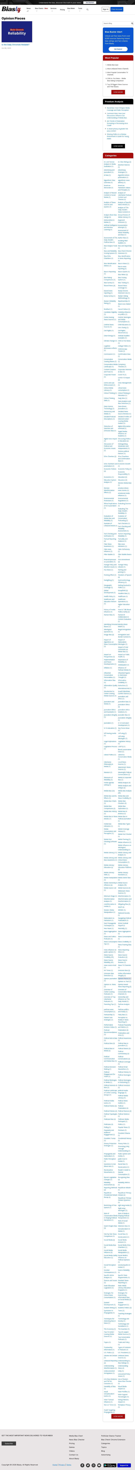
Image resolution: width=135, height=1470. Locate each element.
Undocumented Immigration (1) (109, 1372)
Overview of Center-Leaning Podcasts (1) (109, 992)
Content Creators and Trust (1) (110, 370)
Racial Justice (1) (123, 1167)
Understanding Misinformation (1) (110, 1367)
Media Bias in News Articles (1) (110, 817)
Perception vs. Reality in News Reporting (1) (123, 1020)
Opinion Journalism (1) (110, 979)
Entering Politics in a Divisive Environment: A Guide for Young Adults (118, 136)
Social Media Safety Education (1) (110, 1256)
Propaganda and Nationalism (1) (109, 1155)
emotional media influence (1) (124, 494)
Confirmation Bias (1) (124, 355)
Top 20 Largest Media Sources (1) (124, 1333)
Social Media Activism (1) (122, 1241)
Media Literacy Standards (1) (123, 873)
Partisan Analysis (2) (124, 1005)
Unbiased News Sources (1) (123, 1356)
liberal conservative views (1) (124, 750)
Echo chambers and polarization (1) (110, 465)
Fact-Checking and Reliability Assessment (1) (124, 528)
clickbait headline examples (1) (124, 337)
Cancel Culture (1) (124, 309)
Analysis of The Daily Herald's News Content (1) (124, 209)
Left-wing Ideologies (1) (122, 737)
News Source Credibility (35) (109, 956)
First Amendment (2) (124, 560)
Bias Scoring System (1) (122, 278)
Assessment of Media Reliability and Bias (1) (123, 232)
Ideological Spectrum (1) (108, 630)
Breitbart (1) (108, 309)
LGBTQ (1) (121, 747)
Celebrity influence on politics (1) (124, 313)
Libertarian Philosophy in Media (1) (108, 764)
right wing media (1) (125, 1205)
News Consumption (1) (125, 938)
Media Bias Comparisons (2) (109, 807)
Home (55, 1465)
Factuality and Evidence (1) (123, 540)
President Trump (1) (109, 1139)
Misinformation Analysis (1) (109, 900)
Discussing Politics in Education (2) (124, 440)
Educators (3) (122, 480)
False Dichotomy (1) (124, 550)
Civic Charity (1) (123, 328)
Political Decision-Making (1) (110, 1068)
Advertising (105, 1455)
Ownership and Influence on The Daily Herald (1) (124, 999)
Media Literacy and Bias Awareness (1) (110, 859)
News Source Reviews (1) (122, 961)
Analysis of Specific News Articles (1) (124, 203)
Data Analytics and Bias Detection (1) (124, 402)
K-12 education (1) (110, 728)
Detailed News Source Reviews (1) (124, 412)
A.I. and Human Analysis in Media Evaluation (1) (110, 164)
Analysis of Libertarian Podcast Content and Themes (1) (124, 196)
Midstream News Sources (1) (124, 892)
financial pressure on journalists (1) (110, 560)
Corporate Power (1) (110, 376)
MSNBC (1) (122, 910)
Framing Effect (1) (110, 575)
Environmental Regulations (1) (123, 499)
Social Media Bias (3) (110, 1246)
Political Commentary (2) (123, 1052)
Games (72, 1447)
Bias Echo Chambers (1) (108, 257)
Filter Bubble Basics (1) (124, 555)
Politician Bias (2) (110, 1119)
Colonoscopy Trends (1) (122, 350)
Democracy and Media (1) (109, 412)
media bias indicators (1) (108, 825)
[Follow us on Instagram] (94, 1465)
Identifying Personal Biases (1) (110, 625)
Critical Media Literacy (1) (108, 389)
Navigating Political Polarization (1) (124, 919)
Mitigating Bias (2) (124, 904)
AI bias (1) (107, 175)
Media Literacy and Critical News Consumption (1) (124, 860)
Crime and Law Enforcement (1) (109, 384)
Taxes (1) (121, 1311)
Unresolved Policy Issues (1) (124, 1375)
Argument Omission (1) (122, 221)
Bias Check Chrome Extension (113, 1440)
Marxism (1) (108, 772)
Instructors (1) (123, 685)
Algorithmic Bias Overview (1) (109, 181)
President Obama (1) (124, 1134)
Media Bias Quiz (112, 65)
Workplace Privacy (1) (124, 1406)
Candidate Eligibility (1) (110, 313)
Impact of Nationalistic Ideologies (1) (122, 642)
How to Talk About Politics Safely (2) (124, 611)
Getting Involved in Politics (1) (124, 586)
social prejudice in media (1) (124, 1266)
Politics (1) (121, 1124)
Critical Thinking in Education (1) (124, 394)
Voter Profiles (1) (124, 1392)
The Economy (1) (110, 1329)
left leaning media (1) (110, 734)
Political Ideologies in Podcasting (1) (124, 1081)
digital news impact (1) (110, 440)
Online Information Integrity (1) (124, 974)
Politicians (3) (108, 1124)
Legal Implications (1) (110, 742)
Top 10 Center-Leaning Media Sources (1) (109, 1334)
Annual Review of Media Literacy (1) (124, 216)
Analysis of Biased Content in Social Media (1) (110, 195)
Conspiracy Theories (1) (122, 365)
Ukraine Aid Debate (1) (110, 1356)
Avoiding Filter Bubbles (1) (123, 242)
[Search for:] (116, 23)
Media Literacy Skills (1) (109, 873)
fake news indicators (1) (122, 545)
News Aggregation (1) (110, 932)
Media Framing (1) (124, 839)
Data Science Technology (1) (109, 407)
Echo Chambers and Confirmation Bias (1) (124, 458)
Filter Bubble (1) (109, 554)
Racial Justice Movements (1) (109, 1171)
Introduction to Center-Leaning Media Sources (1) (110, 693)
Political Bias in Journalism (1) (123, 1044)
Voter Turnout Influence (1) (109, 1401)
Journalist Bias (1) (124, 715)
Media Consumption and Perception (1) (110, 831)
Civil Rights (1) (108, 330)
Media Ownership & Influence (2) (110, 884)
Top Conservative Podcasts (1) (124, 1338)
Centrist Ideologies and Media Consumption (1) (124, 319)
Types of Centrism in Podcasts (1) (124, 1348)
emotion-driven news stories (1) (123, 489)
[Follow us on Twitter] (88, 1465)
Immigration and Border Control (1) (124, 636)
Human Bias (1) (109, 615)
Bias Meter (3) (123, 275)
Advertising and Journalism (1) (109, 171)
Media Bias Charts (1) (110, 802)
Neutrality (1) (122, 928)
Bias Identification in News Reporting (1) (124, 258)
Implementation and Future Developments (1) (110, 662)
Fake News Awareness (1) (109, 545)
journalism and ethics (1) (123, 697)
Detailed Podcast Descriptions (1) (110, 418)
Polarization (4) (123, 1030)
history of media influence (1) (109, 611)
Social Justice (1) (123, 1237)
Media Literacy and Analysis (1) (124, 854)
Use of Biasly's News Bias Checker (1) (124, 1381)
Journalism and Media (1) (109, 703)
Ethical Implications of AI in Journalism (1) (110, 506)
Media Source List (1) (110, 889)
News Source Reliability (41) (108, 961)
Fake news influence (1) (108, 550)
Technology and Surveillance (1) (123, 1325)
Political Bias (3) (109, 1043)
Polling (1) (107, 1127)
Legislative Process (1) (110, 748)
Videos (72, 1451)
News (29, 8)
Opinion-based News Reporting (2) (124, 985)
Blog (103, 1451)
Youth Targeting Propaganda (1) (109, 1411)
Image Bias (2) (109, 635)
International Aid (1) (124, 688)
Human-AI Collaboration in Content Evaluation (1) (124, 618)
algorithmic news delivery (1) (124, 181)
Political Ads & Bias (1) (110, 1039)
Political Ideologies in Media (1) (110, 1081)
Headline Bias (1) (124, 593)
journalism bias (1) (124, 702)
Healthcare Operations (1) (123, 600)
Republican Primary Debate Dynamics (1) (124, 1200)
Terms (68, 1465)
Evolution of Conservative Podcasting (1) (123, 518)
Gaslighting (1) (109, 580)
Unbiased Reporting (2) (110, 1362)
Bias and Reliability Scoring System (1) (110, 252)
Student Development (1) (109, 1303)
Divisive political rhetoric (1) (123, 452)
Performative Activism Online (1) (110, 1026)
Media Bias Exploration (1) (123, 807)
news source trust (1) (110, 966)
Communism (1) (109, 354)
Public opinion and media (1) (124, 1155)
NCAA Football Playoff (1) (123, 924)
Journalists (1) (108, 723)
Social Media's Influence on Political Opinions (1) (124, 1258)
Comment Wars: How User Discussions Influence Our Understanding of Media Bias (117, 115)
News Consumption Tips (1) (110, 943)
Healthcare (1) (123, 596)
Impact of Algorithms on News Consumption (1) (110, 643)
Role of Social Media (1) (122, 1222)
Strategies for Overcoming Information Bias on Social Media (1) (124, 1296)
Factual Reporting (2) (110, 540)
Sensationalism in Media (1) (124, 1230)
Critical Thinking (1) (110, 393)
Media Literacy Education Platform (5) (124, 867)
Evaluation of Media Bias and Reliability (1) (109, 518)
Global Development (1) (109, 591)
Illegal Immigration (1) (124, 630)
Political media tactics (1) (109, 1102)
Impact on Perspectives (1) (109, 655)
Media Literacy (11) (110, 853)
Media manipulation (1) (110, 879)
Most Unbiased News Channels (117, 69)
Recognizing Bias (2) (124, 1178)
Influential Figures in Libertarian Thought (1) (124, 675)
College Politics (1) (124, 346)
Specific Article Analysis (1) (109, 1276)
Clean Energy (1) (109, 336)
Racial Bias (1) (123, 1164)
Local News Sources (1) (122, 763)
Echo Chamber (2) (110, 456)
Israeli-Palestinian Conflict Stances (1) (124, 692)
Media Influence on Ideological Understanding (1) (124, 847)
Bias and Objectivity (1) (125, 247)
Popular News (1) (124, 1127)
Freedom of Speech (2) (125, 576)
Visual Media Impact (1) (122, 1387)
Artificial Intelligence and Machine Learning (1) (110, 227)
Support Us (124, 1465)
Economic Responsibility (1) (124, 473)
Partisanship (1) (109, 1015)
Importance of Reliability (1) (123, 661)
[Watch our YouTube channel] (99, 1465)
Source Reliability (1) (124, 1271)
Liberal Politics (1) (110, 755)
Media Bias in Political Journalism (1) (124, 818)
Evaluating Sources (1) (124, 505)
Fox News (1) (108, 570)
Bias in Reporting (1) (110, 273)
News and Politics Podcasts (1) (110, 938)
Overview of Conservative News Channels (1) (124, 992)
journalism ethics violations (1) (124, 711)
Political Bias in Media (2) (109, 1049)
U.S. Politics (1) (109, 1353)
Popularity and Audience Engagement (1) (109, 1132)
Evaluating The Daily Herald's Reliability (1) (123, 511)
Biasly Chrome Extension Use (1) (124, 292)
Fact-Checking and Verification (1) (110, 535)
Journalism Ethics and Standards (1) (110, 711)
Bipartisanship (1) (124, 301)
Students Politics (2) (125, 1308)
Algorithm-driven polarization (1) (123, 176)
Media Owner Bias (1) (124, 879)
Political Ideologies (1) (124, 1076)
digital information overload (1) (124, 427)
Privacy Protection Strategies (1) (110, 1144)
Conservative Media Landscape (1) (110, 365)
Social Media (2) (109, 1240)
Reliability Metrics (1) (124, 1183)
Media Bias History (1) (110, 812)
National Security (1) (124, 914)
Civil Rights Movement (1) (123, 331)
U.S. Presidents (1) (124, 1353)
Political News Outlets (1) (123, 1102)
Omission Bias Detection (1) (109, 974)
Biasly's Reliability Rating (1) (110, 302)
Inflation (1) (108, 668)
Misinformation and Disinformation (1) (124, 900)
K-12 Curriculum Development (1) (124, 724)
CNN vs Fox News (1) (124, 342)
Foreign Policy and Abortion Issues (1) (110, 566)
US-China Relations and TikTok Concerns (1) (110, 1381)
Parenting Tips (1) (110, 1004)
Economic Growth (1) (124, 465)
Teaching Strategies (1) (125, 1315)
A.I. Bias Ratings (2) (124, 162)
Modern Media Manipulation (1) (109, 911)
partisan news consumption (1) (109, 1010)
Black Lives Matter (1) (124, 305)
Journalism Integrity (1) (110, 716)
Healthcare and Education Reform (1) (110, 601)
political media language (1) (123, 1091)
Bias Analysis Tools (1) (110, 247)
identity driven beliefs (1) (123, 625)
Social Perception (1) (110, 1266)
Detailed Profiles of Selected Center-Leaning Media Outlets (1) (124, 420)
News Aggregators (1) (124, 932)
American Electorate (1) (108, 186)
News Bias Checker (76, 1440)
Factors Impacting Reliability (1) (124, 535)
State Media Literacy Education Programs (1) (124, 1288)
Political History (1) (124, 1072)
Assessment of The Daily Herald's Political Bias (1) (110, 240)
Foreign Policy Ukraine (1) (123, 566)
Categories (105, 1443)
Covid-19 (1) (122, 375)
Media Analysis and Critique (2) (124, 787)
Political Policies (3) (110, 1111)
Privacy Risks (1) (123, 1143)
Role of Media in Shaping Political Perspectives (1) (123, 1215)
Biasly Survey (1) (109, 296)
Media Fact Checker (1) (125, 835)
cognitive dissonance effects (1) (110, 348)
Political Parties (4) (110, 1106)
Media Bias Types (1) (124, 825)
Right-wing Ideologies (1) (122, 1209)
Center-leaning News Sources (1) (110, 318)
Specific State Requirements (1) (124, 1276)
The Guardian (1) (123, 1329)
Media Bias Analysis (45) (125, 792)
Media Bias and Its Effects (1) (110, 797)
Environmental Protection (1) (109, 499)
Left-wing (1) (122, 733)
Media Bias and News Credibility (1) (124, 797)
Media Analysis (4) (124, 783)
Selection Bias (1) (124, 1226)
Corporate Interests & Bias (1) (124, 370)
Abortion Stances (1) (124, 166)
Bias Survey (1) (109, 283)
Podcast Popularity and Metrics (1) (124, 1026)
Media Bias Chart (76, 1436)
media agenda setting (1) (109, 784)
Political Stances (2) (124, 1111)
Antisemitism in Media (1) (109, 221)
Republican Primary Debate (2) (124, 1194)
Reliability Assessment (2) (109, 1183)
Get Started (90, 2)
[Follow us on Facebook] (82, 1465)
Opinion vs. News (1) (110, 985)
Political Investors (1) (124, 1086)
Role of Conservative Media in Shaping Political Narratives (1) (110, 1216)
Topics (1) (107, 1342)
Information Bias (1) (109, 681)
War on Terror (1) (110, 1405)
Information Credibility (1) (122, 681)
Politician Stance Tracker (111, 1436)
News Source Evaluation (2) (122, 956)
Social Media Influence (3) (108, 1251)
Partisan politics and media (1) (123, 1010)
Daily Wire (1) (122, 398)
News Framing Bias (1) (124, 946)
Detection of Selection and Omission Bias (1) (110, 428)
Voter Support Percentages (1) (123, 1396)
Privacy (62, 1465)
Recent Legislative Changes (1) (110, 1178)
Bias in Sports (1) (124, 272)
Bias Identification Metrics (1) (110, 264)
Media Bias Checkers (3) (122, 802)
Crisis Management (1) (124, 384)
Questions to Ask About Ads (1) (110, 1165)
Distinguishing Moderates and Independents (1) (124, 446)
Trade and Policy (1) (123, 1343)
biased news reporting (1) (108, 292)
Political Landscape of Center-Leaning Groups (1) (110, 1092)
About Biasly (74, 1458)
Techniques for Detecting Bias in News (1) (110, 1321)
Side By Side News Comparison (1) (110, 1235)
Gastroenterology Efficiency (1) (124, 581)
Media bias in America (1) (122, 812)
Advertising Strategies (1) (122, 171)
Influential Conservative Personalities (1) (109, 675)
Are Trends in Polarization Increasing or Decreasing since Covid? (117, 123)
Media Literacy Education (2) (109, 866)
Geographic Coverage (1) (108, 586)
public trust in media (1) (122, 1160)
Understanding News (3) (123, 1367)
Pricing (62, 10)
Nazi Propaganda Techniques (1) (110, 924)
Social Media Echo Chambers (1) (124, 1246)
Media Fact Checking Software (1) (110, 841)
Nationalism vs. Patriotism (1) (109, 919)
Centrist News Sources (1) (109, 326)
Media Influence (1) (124, 842)
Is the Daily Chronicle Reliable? (15, 45)
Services (53, 8)
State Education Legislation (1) (109, 1287)
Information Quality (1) (110, 686)
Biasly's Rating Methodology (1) (123, 297)
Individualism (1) (123, 665)
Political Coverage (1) (124, 1063)
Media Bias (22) (109, 791)
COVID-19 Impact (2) (124, 379)
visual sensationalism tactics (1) (109, 1394)
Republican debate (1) (124, 1189)
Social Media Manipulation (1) (123, 1251)
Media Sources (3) (124, 888)
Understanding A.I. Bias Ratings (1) (124, 1362)
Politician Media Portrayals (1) (123, 1120)
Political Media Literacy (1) (123, 1097)
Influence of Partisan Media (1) (124, 669)
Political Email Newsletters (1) (123, 1068)
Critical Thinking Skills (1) (109, 399)
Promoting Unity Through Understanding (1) (124, 1148)
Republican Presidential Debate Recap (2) (110, 1195)
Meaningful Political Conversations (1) (124, 773)
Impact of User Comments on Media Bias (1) (123, 649)
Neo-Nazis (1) (108, 928)
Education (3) (122, 477)
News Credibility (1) (124, 942)
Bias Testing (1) (123, 283)
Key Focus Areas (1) (123, 729)
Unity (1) (121, 1371)
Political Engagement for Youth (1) (109, 1074)
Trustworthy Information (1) (109, 1348)
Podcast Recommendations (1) (110, 1032)
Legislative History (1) (124, 742)
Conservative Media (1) (125, 360)
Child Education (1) (124, 325)
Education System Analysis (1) (110, 481)
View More (118, 92)
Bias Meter (71, 8)
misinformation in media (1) (110, 905)
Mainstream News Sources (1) (124, 768)
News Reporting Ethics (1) (123, 951)
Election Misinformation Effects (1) (109, 490)
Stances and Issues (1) (110, 1281)
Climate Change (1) (110, 341)
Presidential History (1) (124, 1139)
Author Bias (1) (123, 238)
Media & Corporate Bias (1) (124, 778)
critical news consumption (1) (123, 389)
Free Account (116, 9)
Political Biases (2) (124, 1048)
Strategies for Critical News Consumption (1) (109, 1295)
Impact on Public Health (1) (123, 655)
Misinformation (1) (124, 896)
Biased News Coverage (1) (122, 287)
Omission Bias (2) (124, 970)
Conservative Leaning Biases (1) (110, 360)
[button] (87, 10)
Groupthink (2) (123, 590)
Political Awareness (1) (124, 1039)
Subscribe (9, 1443)
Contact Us (73, 1455)
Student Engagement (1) (123, 1303)
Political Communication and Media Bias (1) (110, 1059)
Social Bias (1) (123, 1234)
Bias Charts (41, 8)
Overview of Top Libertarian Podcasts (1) (109, 999)
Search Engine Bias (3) (110, 1227)
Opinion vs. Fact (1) (124, 981)
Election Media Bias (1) (124, 484)
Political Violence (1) (123, 1115)
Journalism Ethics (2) (124, 706)
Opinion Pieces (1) (124, 978)
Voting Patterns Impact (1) (123, 1401)
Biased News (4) (109, 286)
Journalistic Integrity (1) (124, 719)
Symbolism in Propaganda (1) (109, 1312)
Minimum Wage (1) (110, 896)
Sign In (105, 9)
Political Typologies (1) (110, 1115)
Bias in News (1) (123, 263)
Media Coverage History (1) (123, 830)
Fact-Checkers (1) (124, 523)
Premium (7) (122, 1130)
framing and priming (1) (122, 571)
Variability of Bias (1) (110, 1387)
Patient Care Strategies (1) (108, 1019)
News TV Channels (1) (124, 966)
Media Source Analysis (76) (122, 884)
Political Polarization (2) (123, 1107)
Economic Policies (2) (110, 470)
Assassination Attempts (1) (122, 226)
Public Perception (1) (110, 1160)
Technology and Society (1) (123, 1320)
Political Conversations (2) (124, 1058)
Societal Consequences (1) (110, 1271)
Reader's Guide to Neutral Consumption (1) (124, 1172)
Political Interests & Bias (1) (110, 1086)
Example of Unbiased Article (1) (110, 524)
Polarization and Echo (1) (123, 1034)
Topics (104, 1447)
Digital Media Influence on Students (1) (122, 433)
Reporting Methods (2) (110, 1189)
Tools (80, 8)
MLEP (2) (121, 907)
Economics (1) (109, 477)
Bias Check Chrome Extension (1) (124, 252)
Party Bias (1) (122, 1015)
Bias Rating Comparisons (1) (109, 278)
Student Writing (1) (110, 1308)
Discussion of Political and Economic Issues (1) (109, 447)
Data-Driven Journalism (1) (122, 407)
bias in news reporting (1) (122, 267)
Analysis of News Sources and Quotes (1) (110, 204)
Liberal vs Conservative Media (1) (125, 757)
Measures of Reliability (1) (108, 778)
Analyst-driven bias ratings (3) (110, 216)
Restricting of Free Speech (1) (110, 1206)
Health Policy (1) (109, 596)
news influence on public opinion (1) (110, 951)
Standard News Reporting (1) (123, 1281)
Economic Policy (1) (124, 469)
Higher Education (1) (124, 605)
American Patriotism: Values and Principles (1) (124, 187)
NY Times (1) (108, 970)
